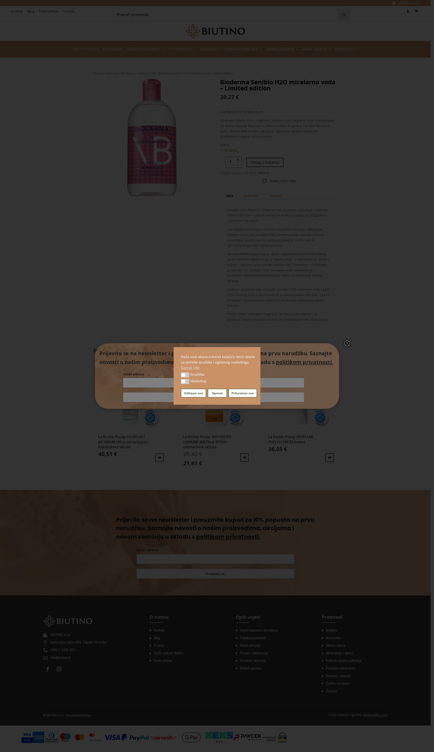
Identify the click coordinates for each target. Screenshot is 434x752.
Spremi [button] (217, 393)
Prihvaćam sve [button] (242, 393)
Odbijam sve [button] (193, 393)
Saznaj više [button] (190, 368)
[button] (185, 374)
